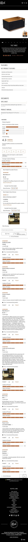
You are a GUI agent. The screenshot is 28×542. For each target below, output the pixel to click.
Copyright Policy (14, 512)
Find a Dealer (14, 491)
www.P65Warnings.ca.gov (14, 480)
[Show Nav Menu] (26, 3)
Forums (14, 505)
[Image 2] (5, 42)
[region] (14, 24)
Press (14, 502)
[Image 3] (8, 42)
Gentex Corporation (11, 534)
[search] (24, 3)
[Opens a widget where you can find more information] (23, 539)
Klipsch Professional (14, 492)
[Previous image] (2, 24)
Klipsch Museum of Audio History (14, 507)
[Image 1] (2, 42)
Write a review (20, 55)
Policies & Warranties (14, 511)
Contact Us (14, 500)
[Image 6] (17, 42)
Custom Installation (14, 494)
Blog (14, 503)
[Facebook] (12, 515)
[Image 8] (23, 42)
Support (14, 499)
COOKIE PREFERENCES (14, 537)
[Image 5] (14, 42)
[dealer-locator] (22, 3)
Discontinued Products (14, 498)
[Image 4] (11, 42)
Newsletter (14, 504)
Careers (14, 508)
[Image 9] (25, 42)
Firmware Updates (14, 496)
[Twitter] (9, 515)
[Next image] (25, 24)
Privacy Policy (14, 509)
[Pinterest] (18, 515)
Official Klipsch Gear (14, 495)
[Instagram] (14, 515)
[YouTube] (16, 515)
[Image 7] (20, 42)
